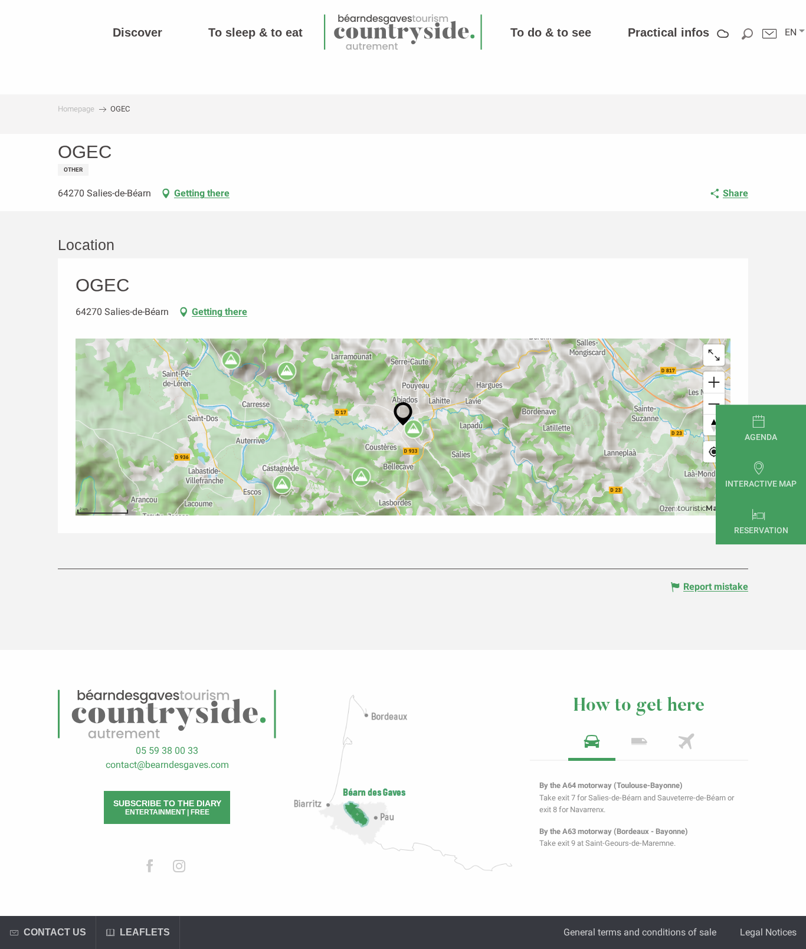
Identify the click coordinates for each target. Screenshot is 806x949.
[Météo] (723, 42)
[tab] (591, 745)
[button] (790, 32)
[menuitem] (137, 32)
